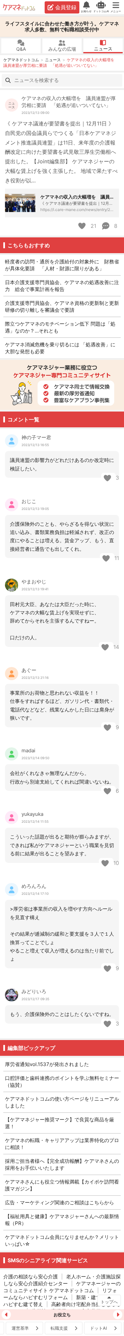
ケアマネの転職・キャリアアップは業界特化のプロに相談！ (62, 1143)
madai (28, 750)
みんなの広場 (62, 49)
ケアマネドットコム (19, 7)
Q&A (21, 49)
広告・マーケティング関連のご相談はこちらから (59, 1202)
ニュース (103, 48)
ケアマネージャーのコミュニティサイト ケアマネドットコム (62, 1287)
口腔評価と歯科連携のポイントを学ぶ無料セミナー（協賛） (62, 1081)
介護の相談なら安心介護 (30, 1276)
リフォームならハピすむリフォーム (60, 1293)
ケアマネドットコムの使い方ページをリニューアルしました (62, 1102)
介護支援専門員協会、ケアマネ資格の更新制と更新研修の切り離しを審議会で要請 (62, 306)
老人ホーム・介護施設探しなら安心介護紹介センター (62, 1280)
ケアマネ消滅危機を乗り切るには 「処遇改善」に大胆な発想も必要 (60, 348)
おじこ (28, 501)
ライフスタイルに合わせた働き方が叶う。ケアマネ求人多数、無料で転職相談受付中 (62, 26)
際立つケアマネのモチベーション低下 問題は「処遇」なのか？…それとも (60, 327)
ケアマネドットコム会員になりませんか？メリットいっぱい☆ (62, 1240)
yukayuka (32, 814)
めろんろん (33, 886)
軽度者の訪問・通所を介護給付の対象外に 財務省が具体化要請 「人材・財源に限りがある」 (62, 265)
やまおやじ (33, 581)
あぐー (28, 670)
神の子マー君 (36, 437)
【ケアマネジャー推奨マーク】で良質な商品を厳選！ (59, 1123)
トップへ (109, 1301)
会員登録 (65, 7)
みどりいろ (33, 991)
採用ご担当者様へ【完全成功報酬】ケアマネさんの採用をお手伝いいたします (62, 1164)
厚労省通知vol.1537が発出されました (47, 1064)
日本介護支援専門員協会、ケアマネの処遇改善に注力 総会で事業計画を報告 (62, 285)
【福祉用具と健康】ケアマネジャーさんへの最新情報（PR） (62, 1219)
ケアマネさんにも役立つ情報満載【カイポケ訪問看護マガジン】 (62, 1185)
